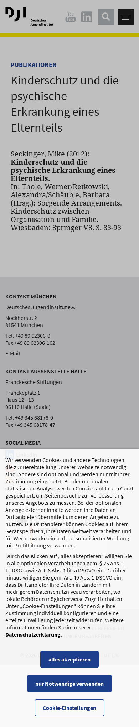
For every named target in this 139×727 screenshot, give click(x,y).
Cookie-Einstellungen (69, 707)
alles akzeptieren (69, 659)
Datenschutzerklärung (33, 634)
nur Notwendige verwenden (69, 683)
